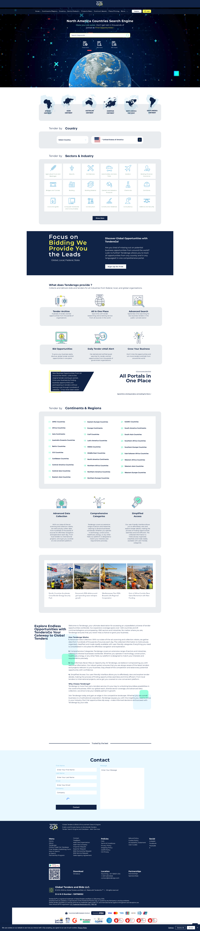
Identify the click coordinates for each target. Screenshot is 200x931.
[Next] (140, 140)
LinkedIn (152, 841)
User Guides (133, 845)
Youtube (152, 846)
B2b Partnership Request (82, 851)
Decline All (180, 928)
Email (58, 781)
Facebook (152, 843)
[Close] (197, 927)
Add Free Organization (81, 842)
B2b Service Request (80, 853)
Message (103, 765)
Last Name (60, 773)
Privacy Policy (82, 928)
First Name (60, 765)
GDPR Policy (105, 850)
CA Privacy (105, 852)
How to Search (54, 851)
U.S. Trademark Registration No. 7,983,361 (83, 904)
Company (59, 788)
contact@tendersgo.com (110, 878)
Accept (191, 928)
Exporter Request (79, 849)
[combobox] (72, 140)
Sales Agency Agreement (82, 855)
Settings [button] (171, 928)
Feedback (76, 840)
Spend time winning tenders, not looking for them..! (134, 394)
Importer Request (79, 847)
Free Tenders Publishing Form (60, 849)
